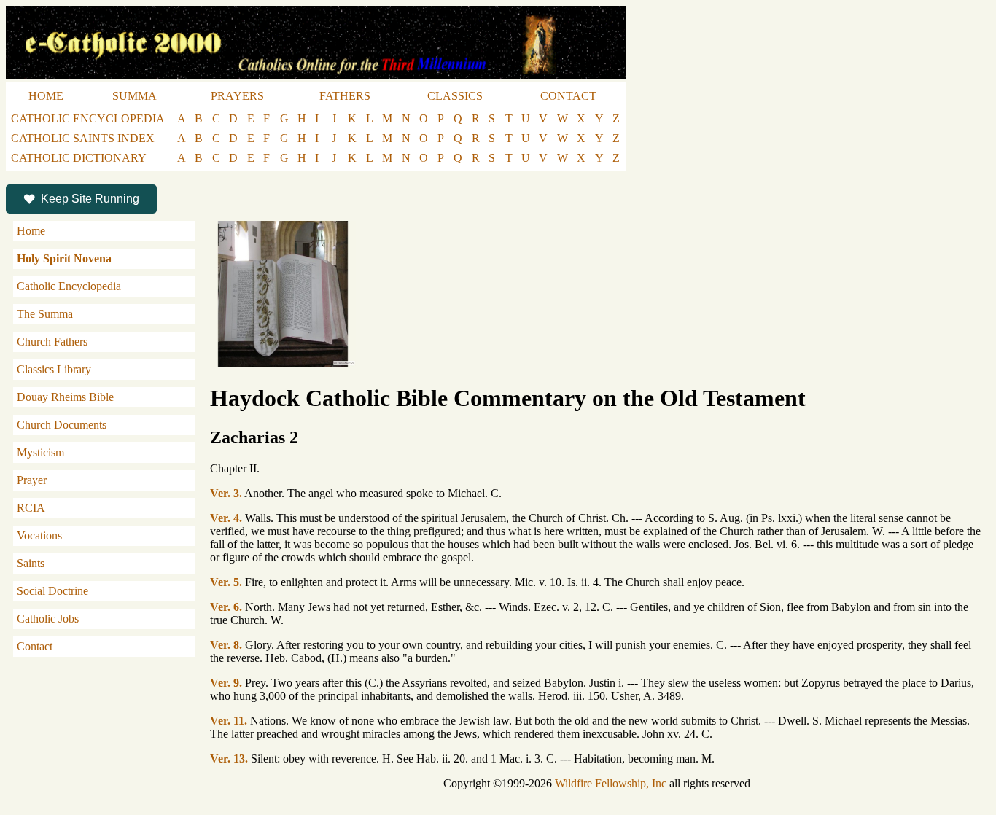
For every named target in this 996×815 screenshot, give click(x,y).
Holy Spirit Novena (64, 258)
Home (31, 231)
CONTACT (568, 96)
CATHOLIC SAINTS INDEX (83, 138)
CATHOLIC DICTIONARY (79, 158)
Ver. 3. (226, 493)
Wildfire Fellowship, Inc (610, 783)
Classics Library (54, 369)
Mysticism (40, 452)
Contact (34, 646)
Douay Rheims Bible (65, 397)
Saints (30, 563)
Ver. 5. (226, 582)
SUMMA (134, 96)
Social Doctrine (52, 591)
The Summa (45, 314)
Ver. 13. (229, 758)
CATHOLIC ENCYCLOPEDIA (88, 118)
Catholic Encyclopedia (69, 286)
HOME (45, 96)
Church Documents (61, 424)
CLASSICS (455, 96)
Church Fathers (52, 341)
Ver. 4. (226, 518)
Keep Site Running (90, 198)
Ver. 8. (226, 645)
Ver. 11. (228, 720)
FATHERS (344, 96)
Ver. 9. (226, 682)
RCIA (31, 508)
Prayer (32, 480)
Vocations (39, 535)
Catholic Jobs (48, 618)
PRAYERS (237, 96)
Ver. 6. (226, 607)
